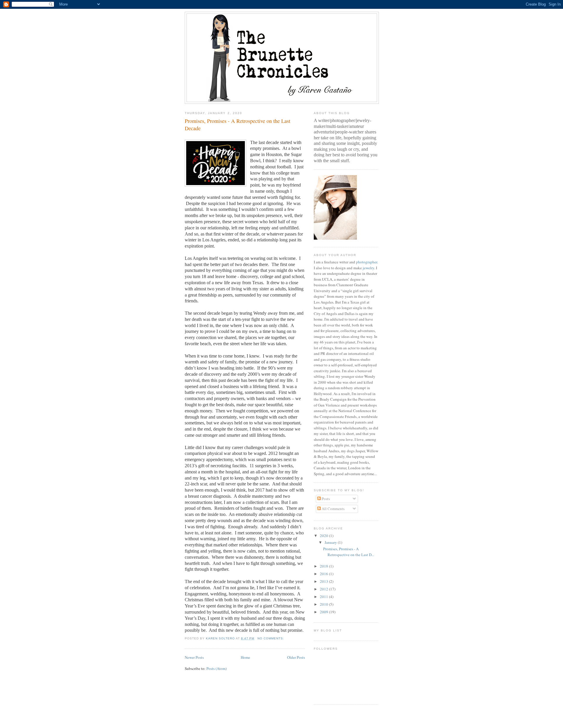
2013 (324, 581)
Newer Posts (194, 657)
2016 (324, 573)
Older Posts (296, 657)
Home (245, 657)
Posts (325, 498)
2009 (324, 611)
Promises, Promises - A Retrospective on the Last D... (348, 551)
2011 (324, 596)
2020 (324, 535)
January (331, 542)
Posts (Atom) (216, 668)
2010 (324, 604)
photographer (366, 262)
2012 (324, 589)
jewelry (368, 267)
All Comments (333, 508)
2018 (324, 566)
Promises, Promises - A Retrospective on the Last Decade (237, 124)
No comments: (271, 638)
